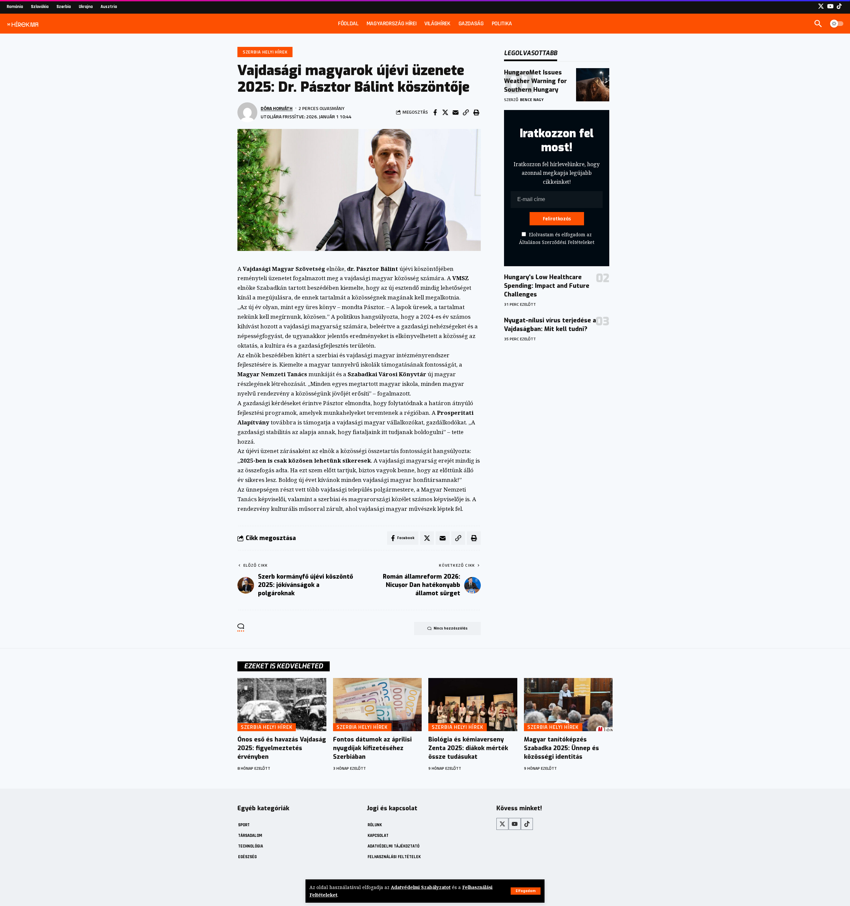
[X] (820, 6)
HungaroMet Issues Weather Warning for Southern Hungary (535, 81)
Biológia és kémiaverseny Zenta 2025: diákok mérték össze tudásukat (468, 748)
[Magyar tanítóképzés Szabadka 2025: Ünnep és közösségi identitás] (568, 705)
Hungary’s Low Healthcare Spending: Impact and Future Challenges (546, 285)
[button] (526, 891)
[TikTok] (839, 6)
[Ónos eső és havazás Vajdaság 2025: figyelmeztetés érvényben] (281, 705)
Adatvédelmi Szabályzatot (421, 887)
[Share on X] (445, 112)
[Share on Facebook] (435, 112)
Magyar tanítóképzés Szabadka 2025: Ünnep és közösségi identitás (561, 748)
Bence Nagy (532, 99)
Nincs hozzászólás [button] (451, 628)
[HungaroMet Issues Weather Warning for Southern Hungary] (592, 84)
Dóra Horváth (277, 108)
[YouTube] (830, 6)
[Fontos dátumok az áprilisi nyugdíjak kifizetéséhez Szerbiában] (377, 705)
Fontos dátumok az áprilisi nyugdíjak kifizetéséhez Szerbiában (372, 748)
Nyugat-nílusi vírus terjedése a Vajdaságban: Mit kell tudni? (550, 324)
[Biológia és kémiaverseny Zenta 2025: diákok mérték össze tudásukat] (472, 705)
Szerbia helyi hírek (265, 52)
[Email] (455, 112)
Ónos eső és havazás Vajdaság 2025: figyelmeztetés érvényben (281, 748)
